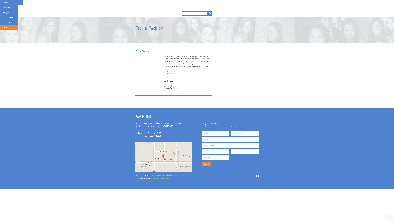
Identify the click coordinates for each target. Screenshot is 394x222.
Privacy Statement (178, 176)
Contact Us (174, 123)
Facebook (257, 176)
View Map (163, 157)
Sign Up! (206, 164)
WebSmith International (161, 178)
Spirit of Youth (197, 6)
